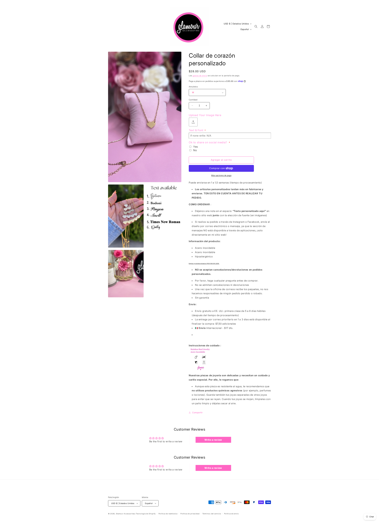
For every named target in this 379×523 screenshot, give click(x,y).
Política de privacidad (189, 514)
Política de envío (231, 514)
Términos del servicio (211, 514)
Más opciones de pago (221, 175)
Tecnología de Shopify (146, 514)
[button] (256, 26)
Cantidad (193, 99)
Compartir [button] (197, 412)
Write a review (213, 439)
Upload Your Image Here (205, 115)
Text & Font (197, 130)
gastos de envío (200, 75)
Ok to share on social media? (209, 142)
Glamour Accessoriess (126, 514)
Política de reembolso (168, 514)
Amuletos (193, 86)
